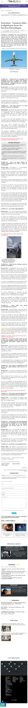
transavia (25, 469)
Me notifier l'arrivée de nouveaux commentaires (12, 510)
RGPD (14, 680)
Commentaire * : (5, 496)
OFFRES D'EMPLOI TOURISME (7, 604)
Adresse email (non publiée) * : (8, 488)
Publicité (21, 678)
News (2, 566)
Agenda (21, 679)
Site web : (4, 492)
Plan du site (15, 679)
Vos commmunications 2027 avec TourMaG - (14, 6)
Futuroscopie (8, 682)
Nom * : (3, 483)
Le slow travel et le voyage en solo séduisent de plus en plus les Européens (13, 576)
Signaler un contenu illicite (16, 678)
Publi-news (14, 620)
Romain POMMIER (10, 48)
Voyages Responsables (9, 695)
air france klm (9, 469)
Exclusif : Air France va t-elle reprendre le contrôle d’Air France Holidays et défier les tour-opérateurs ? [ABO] (14, 153)
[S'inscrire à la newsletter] (3, 705)
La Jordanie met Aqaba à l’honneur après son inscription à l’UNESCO (11, 578)
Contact (21, 677)
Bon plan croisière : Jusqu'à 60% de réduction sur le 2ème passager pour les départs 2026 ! (14, 634)
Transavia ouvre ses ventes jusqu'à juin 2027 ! (13, 156)
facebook (14, 469)
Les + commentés (12, 566)
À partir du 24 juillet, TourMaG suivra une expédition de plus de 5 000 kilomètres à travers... (19, 590)
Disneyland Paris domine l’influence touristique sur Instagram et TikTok (20, 534)
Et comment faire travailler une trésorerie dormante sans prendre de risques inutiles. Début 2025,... (19, 554)
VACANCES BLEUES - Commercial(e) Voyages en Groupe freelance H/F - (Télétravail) (13, 603)
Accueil (2, 10)
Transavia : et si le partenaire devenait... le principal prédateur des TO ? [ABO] (11, 149)
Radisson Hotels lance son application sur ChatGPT (7, 534)
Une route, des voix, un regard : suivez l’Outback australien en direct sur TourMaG (14, 587)
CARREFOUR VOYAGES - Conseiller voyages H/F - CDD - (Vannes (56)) (13, 612)
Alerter (24, 475)
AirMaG (7, 677)
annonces (14, 600)
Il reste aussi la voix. (6, 328)
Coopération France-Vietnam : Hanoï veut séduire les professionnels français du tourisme (13, 624)
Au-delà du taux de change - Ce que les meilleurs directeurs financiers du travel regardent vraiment (14, 549)
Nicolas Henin (20, 469)
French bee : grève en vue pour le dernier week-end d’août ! (13, 570)
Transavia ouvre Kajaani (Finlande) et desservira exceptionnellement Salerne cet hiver (13, 145)
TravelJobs (8, 689)
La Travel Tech (8, 10)
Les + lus (6, 566)
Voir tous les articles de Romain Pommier (11, 461)
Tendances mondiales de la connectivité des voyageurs (13, 571)
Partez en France (8, 687)
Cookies (14, 681)
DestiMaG (8, 681)
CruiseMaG (8, 680)
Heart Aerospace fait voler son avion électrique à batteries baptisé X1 (12, 573)
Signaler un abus (4, 518)
